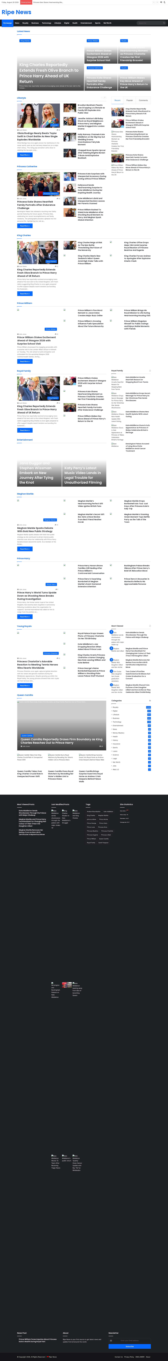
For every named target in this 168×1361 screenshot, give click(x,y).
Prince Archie (103, 819)
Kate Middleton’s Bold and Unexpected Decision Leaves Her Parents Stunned (91, 201)
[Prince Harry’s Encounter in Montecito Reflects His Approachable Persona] (111, 578)
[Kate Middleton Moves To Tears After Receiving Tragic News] (56, 1162)
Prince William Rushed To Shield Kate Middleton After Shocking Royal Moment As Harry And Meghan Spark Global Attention (90, 214)
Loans (115, 751)
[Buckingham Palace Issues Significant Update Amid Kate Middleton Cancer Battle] (67, 985)
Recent (117, 100)
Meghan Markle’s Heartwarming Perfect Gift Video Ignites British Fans (90, 503)
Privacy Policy (129, 1357)
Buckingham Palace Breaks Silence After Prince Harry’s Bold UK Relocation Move (137, 568)
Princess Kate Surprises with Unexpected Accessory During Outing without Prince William (92, 176)
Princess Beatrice (92, 831)
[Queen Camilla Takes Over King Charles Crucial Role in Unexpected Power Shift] (30, 761)
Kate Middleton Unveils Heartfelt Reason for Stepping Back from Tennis (137, 379)
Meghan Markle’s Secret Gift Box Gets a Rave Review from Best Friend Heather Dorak (91, 518)
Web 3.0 (116, 769)
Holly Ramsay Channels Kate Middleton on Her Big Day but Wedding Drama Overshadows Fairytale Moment (91, 139)
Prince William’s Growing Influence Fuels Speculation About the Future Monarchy (91, 324)
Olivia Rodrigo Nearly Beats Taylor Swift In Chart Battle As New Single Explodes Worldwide (37, 136)
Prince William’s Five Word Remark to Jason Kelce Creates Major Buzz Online (90, 313)
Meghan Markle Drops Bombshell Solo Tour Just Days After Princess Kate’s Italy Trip (136, 505)
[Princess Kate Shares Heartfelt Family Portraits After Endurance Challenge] (117, 158)
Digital (66, 23)
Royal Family (91, 842)
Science (116, 755)
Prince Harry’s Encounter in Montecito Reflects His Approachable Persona (136, 581)
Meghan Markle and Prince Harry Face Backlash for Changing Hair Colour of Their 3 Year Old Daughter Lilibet (138, 652)
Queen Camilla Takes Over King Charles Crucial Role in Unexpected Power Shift (30, 774)
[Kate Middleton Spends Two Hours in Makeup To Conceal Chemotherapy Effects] (67, 1240)
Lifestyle (57, 23)
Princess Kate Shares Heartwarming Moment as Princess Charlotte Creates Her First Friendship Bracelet (70, 2)
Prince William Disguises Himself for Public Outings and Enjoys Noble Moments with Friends (136, 325)
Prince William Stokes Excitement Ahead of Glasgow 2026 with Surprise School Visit (99, 55)
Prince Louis (91, 827)
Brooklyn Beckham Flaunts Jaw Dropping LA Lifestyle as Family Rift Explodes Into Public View (91, 109)
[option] (84, 64)
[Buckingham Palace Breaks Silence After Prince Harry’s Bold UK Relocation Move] (111, 565)
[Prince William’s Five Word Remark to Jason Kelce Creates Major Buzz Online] (64, 310)
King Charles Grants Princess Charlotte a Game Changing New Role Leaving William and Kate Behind (91, 659)
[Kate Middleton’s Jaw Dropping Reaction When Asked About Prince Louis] (64, 644)
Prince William (93, 41)
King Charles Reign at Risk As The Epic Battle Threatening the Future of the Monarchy (90, 246)
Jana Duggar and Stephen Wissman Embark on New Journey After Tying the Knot (36, 473)
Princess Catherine (94, 68)
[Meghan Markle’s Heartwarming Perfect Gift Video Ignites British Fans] (64, 500)
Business (35, 23)
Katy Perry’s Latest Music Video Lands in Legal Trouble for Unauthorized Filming (83, 475)
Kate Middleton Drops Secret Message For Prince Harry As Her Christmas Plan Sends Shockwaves (138, 397)
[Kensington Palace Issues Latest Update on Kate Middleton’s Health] (56, 1068)
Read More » (25, 155)
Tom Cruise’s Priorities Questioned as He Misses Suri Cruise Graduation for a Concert (138, 675)
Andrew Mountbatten (93, 811)
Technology (46, 23)
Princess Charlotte (107, 831)
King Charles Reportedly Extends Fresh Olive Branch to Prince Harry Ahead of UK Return (49, 73)
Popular (130, 100)
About (148, 1357)
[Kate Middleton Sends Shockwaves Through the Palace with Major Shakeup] (117, 638)
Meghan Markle (103, 815)
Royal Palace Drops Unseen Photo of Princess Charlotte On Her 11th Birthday (91, 636)
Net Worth (107, 23)
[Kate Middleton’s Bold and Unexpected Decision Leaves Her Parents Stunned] (70, 201)
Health (74, 23)
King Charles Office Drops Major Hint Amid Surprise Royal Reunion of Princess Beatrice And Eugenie (136, 246)
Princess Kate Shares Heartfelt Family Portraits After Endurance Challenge (99, 82)
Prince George (91, 823)
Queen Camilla (104, 839)
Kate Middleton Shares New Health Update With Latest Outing (137, 414)
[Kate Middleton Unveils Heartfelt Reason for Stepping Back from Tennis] (117, 383)
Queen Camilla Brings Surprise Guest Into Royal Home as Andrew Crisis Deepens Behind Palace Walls (91, 776)
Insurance (116, 744)
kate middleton (108, 811)
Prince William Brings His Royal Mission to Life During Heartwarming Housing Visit (137, 313)
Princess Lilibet (106, 835)
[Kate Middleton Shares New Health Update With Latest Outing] (117, 417)
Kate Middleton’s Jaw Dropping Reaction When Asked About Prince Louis (89, 647)
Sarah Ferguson (103, 842)
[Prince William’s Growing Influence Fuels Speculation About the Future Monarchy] (64, 321)
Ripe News (53, 1357)
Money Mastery (118, 733)
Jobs (114, 766)
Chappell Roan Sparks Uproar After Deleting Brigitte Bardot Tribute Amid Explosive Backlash (92, 154)
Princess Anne (102, 827)
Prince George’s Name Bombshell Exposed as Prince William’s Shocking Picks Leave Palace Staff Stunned (91, 672)
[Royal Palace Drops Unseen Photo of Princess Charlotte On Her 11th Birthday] (64, 633)
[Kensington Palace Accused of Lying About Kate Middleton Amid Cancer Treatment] (117, 447)
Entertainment (86, 23)
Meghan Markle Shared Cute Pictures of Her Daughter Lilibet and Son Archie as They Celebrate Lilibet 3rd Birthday (138, 688)
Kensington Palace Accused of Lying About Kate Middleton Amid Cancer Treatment (137, 447)
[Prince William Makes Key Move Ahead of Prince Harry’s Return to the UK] (117, 170)
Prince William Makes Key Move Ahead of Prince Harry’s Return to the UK (134, 82)
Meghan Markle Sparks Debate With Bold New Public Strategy (35, 529)
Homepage (7, 23)
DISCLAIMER (140, 1357)
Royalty (25, 23)
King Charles (25, 41)
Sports (97, 23)
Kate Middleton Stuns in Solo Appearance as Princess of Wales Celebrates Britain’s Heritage (138, 429)
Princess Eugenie (92, 835)
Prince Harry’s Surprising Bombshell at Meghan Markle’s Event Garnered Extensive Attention (89, 583)
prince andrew (91, 819)
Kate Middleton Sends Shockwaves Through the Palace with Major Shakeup (137, 634)
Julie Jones (22, 198)
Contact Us (119, 1357)
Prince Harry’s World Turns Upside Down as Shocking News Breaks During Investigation (36, 596)
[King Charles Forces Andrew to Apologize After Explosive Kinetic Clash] (111, 255)
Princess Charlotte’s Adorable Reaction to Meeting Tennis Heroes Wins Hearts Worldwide (37, 664)
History (115, 740)
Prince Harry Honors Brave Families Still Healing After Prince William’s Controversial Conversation (91, 569)
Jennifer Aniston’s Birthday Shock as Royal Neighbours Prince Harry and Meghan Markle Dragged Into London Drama (91, 123)
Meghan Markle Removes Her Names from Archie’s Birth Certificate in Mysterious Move (138, 663)
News (17, 23)
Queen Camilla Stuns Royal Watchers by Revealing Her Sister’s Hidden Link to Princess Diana (60, 775)
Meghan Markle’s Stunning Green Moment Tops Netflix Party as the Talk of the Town (137, 518)
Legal (115, 758)
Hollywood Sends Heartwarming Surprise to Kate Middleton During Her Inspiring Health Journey (90, 189)
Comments (143, 100)
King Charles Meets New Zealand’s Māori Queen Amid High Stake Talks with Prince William (90, 260)
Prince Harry (103, 823)
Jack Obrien (23, 130)
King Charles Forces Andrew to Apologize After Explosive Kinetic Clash (137, 258)
